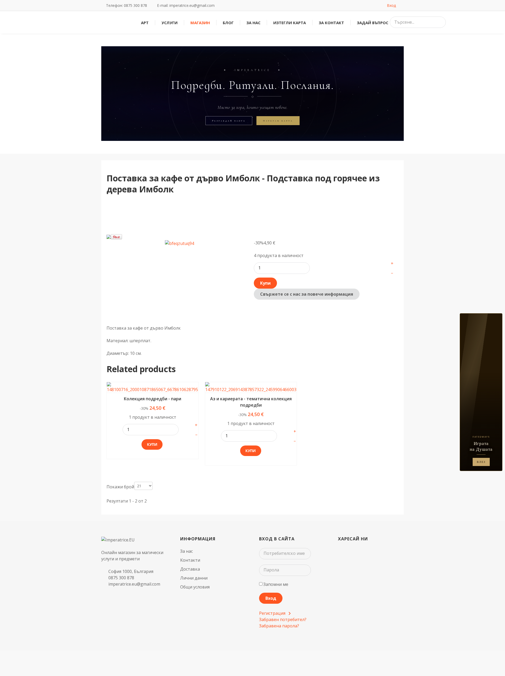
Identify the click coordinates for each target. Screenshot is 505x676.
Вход (270, 598)
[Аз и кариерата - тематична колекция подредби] (251, 387)
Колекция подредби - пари (152, 399)
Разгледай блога (229, 120)
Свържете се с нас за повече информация (306, 294)
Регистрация (272, 613)
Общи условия (195, 587)
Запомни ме (275, 584)
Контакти (190, 560)
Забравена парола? (279, 626)
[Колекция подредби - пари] (152, 387)
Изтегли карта (278, 120)
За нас (186, 551)
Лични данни (194, 578)
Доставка (190, 569)
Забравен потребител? (282, 619)
